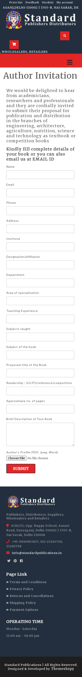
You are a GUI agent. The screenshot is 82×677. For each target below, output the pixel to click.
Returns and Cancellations (31, 596)
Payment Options (23, 610)
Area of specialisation (22, 292)
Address (12, 220)
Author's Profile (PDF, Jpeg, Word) (32, 452)
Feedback (32, 2)
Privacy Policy (21, 589)
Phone (11, 202)
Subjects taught (18, 329)
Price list (15, 2)
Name (10, 166)
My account (65, 2)
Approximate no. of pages (25, 401)
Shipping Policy (22, 603)
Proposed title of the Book (26, 365)
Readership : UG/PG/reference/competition (39, 383)
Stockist (48, 2)
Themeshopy (62, 669)
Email (10, 184)
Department (15, 274)
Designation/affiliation (23, 256)
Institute (13, 238)
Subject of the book (21, 347)
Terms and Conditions (28, 582)
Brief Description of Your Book (29, 419)
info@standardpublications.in (37, 553)
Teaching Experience (22, 311)
